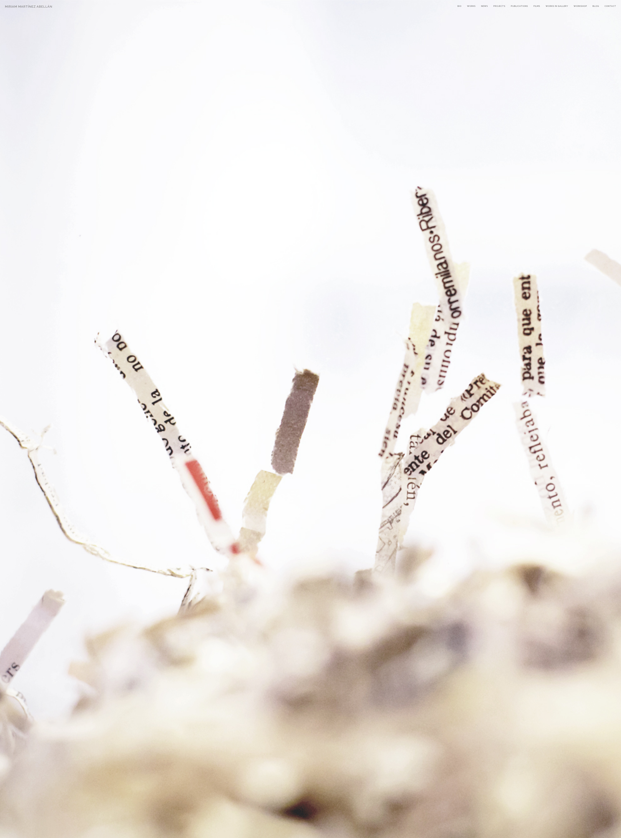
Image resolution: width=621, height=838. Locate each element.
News (484, 6)
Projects (499, 6)
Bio (460, 6)
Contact (610, 6)
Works (471, 6)
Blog (596, 6)
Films (537, 6)
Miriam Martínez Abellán (28, 6)
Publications (519, 6)
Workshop (580, 6)
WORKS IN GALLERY (557, 6)
